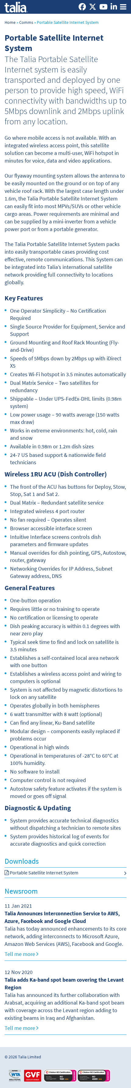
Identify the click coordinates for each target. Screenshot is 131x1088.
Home (10, 22)
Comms (26, 22)
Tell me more (20, 954)
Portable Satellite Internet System (43, 872)
